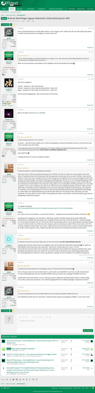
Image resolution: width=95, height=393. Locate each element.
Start (87, 388)
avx (19, 21)
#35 (92, 287)
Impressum (55, 388)
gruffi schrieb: (23, 55)
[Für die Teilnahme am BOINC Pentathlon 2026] (10, 103)
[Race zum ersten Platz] (2, 101)
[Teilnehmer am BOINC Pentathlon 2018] (12, 101)
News (4, 9)
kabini (33, 21)
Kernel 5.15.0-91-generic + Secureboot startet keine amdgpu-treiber (32, 354)
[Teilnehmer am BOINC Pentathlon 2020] (14, 101)
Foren (12, 9)
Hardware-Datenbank (56, 9)
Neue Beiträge (5, 12)
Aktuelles (20, 9)
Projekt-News (21, 345)
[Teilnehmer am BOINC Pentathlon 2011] (3, 101)
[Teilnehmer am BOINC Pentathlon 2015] (8, 101)
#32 (92, 203)
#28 (92, 79)
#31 (92, 164)
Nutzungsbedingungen (65, 388)
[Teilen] (89, 28)
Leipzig (14, 99)
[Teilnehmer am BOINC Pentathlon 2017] (11, 101)
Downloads (30, 9)
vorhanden (13, 46)
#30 (92, 133)
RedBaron (9, 356)
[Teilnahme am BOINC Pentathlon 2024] (7, 104)
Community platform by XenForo (47, 391)
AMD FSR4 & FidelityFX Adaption (23, 349)
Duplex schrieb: (23, 266)
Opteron (4, 21)
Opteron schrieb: (23, 239)
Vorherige (6, 24)
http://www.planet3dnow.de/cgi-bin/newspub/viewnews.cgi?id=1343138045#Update (45, 208)
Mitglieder (41, 9)
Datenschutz (77, 388)
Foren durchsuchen (15, 12)
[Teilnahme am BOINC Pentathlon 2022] (5, 104)
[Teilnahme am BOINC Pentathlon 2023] (6, 104)
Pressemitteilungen (22, 374)
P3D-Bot (9, 345)
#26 (92, 28)
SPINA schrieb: (23, 291)
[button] (7, 9)
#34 (92, 262)
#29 (92, 109)
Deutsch (7, 388)
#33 (92, 235)
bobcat (23, 21)
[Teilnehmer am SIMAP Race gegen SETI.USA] (2, 75)
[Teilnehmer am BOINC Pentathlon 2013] (6, 101)
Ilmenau (14, 128)
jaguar (28, 21)
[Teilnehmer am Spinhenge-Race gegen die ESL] (3, 75)
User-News (22, 350)
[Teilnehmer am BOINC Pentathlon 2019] (13, 101)
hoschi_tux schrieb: (24, 137)
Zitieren (91, 47)
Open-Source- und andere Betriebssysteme (30, 356)
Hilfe (83, 388)
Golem (37, 113)
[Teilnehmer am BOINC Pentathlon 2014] (7, 101)
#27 (92, 52)
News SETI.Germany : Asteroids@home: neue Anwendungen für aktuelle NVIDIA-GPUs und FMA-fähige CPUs (30, 361)
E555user (9, 350)
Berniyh (88, 356)
